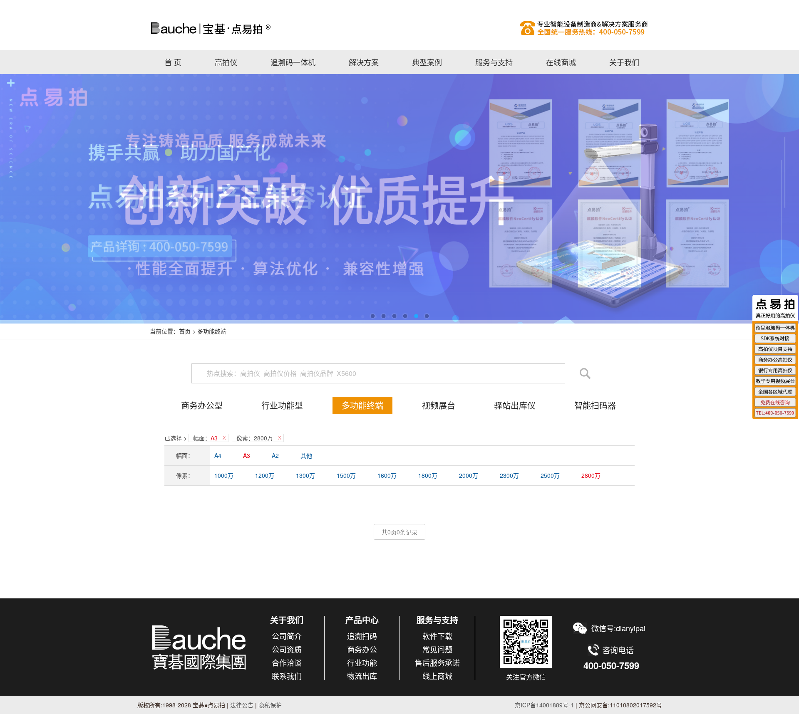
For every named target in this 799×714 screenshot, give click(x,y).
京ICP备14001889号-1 (544, 705)
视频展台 (438, 405)
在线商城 (561, 62)
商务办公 (362, 649)
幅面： (205, 438)
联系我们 (287, 675)
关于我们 (624, 62)
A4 (217, 455)
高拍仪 (399, 27)
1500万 (346, 475)
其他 (306, 455)
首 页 (172, 62)
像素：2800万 (254, 438)
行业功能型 (282, 405)
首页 (185, 331)
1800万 (427, 475)
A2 (275, 455)
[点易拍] (199, 647)
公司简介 (287, 635)
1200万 (264, 475)
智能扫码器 (595, 405)
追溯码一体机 (292, 62)
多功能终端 (211, 331)
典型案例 (427, 62)
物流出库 (362, 675)
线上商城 (437, 675)
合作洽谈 (287, 662)
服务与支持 (494, 62)
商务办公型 (202, 405)
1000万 (223, 475)
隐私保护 (270, 705)
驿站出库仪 (515, 405)
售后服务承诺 (437, 662)
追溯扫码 (362, 635)
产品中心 (362, 620)
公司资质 (287, 649)
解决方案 (364, 62)
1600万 (387, 475)
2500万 (550, 475)
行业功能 (362, 662)
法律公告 (240, 705)
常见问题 (437, 649)
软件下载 (437, 635)
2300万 (509, 475)
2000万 (468, 475)
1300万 (305, 475)
